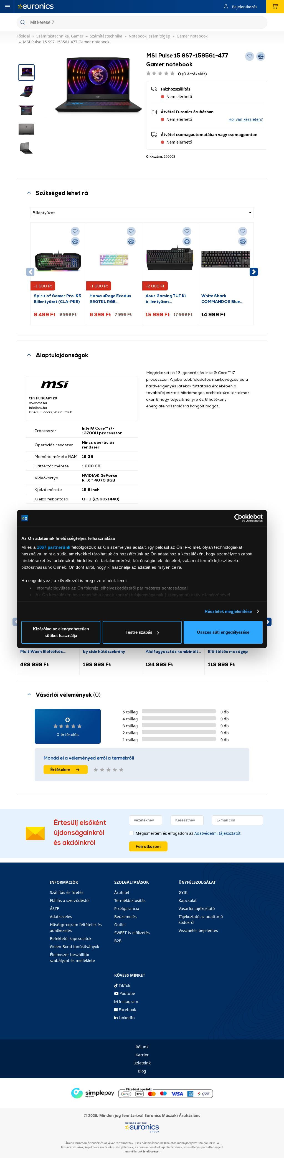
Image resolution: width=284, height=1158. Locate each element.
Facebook (127, 1009)
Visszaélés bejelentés (198, 930)
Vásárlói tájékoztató (197, 908)
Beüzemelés (125, 916)
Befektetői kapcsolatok (70, 938)
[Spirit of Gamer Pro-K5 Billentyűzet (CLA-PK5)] (58, 259)
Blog (142, 1071)
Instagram (128, 1001)
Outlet (120, 924)
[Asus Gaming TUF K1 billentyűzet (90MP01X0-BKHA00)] (170, 259)
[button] (246, 119)
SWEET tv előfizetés (132, 932)
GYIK (183, 892)
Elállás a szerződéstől (70, 900)
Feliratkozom (148, 846)
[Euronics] (36, 6)
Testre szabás (139, 632)
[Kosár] (275, 6)
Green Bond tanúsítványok (74, 946)
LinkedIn (126, 1017)
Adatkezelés (61, 916)
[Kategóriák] (7, 6)
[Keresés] (261, 23)
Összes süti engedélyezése (223, 632)
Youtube (127, 993)
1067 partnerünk (53, 547)
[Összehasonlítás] (75, 241)
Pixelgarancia (126, 908)
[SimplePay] (142, 1092)
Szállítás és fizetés (66, 892)
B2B (117, 940)
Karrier (142, 1054)
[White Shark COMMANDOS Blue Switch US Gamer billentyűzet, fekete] (225, 259)
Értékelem (60, 769)
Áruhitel (121, 892)
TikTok (124, 985)
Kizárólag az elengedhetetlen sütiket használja (61, 632)
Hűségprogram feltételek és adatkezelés (76, 927)
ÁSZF (54, 908)
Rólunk (142, 1046)
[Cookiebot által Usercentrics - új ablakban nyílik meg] (238, 518)
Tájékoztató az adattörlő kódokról (201, 919)
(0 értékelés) (192, 73)
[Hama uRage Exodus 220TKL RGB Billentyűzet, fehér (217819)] (114, 259)
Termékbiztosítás (130, 900)
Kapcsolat (188, 900)
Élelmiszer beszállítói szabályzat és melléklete (72, 957)
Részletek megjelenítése (228, 611)
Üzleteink (142, 1063)
